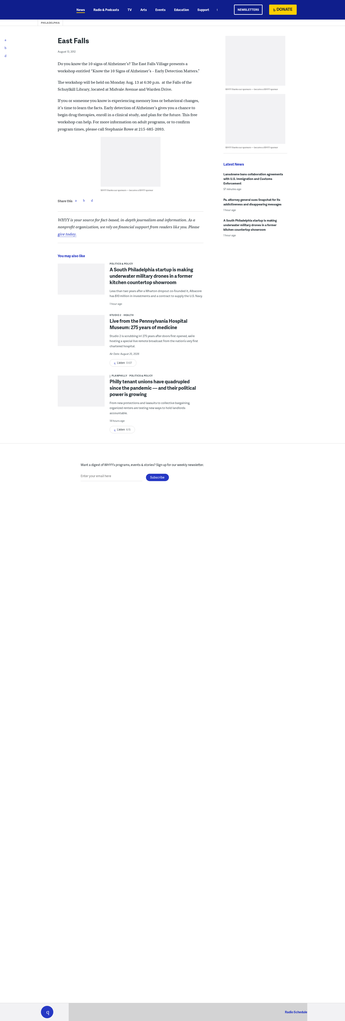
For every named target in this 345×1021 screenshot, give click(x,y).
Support (203, 9)
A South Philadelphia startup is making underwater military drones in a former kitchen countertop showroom (151, 275)
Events (160, 9)
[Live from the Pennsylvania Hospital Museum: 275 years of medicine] (81, 333)
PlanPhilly (119, 375)
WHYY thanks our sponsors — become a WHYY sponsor (127, 190)
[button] (47, 1012)
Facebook (76, 200)
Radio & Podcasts (106, 9)
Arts (143, 9)
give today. (67, 234)
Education (181, 9)
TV (130, 9)
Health (129, 315)
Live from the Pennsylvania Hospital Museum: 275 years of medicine (148, 324)
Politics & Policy (121, 263)
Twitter (84, 200)
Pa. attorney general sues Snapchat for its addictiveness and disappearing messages (252, 201)
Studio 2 (115, 315)
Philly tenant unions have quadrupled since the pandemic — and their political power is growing (153, 387)
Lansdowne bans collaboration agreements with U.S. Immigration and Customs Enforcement (253, 178)
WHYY (52, 10)
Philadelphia (50, 23)
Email (92, 200)
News (80, 9)
